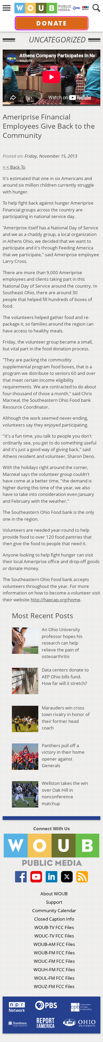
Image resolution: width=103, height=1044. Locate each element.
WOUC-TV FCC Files (54, 936)
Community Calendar (54, 910)
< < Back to (14, 167)
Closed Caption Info (54, 919)
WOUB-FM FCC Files (54, 953)
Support (54, 902)
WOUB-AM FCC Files (54, 944)
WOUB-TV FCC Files (54, 927)
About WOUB (54, 894)
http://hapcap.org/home (55, 600)
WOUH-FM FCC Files (54, 969)
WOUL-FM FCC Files (54, 978)
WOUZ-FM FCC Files (54, 986)
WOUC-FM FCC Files (54, 961)
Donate (51, 23)
